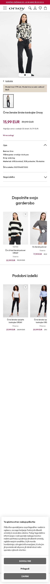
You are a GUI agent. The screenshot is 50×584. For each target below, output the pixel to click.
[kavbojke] (3, 81)
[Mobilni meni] (5, 8)
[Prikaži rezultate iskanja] (30, 8)
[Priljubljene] (40, 8)
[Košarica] (45, 8)
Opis (5, 145)
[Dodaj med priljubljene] (25, 214)
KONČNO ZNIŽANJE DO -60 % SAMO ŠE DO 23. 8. (25, 2)
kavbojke (9, 81)
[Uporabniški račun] (35, 8)
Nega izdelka (9, 177)
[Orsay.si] (17, 8)
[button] (25, 75)
